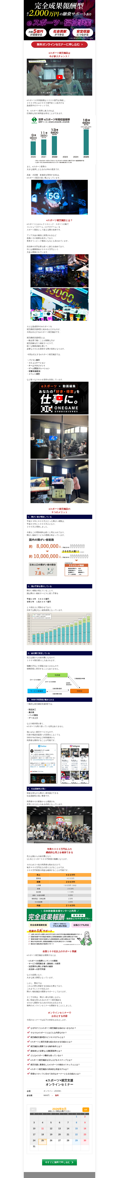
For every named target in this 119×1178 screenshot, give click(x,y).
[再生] (59, 77)
